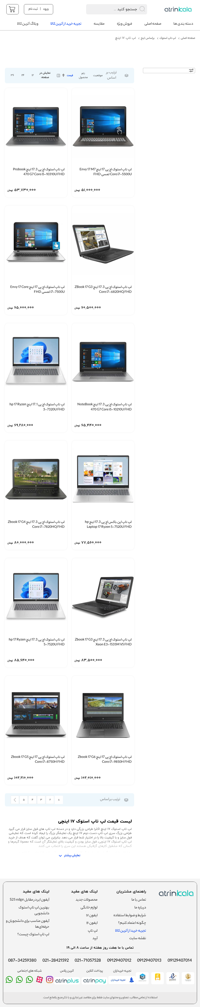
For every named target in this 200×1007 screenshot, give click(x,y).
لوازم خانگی (89, 908)
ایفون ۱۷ (92, 916)
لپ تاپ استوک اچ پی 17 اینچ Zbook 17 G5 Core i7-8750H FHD (38, 760)
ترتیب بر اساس (111, 75)
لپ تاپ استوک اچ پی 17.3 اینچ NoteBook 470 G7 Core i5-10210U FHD (104, 407)
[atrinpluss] (67, 985)
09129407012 (119, 960)
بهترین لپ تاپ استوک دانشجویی (34, 911)
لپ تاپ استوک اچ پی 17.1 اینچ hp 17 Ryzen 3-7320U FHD (37, 407)
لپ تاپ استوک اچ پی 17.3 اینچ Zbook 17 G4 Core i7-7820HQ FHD (36, 525)
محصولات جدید (87, 900)
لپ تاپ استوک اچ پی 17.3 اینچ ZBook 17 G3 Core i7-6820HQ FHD (103, 290)
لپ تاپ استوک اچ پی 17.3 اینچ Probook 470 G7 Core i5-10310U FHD (39, 172)
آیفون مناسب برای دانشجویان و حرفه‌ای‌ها (27, 924)
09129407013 (149, 960)
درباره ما (140, 908)
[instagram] (49, 981)
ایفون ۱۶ (92, 923)
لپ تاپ (93, 931)
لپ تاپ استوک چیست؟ (33, 935)
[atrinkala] (29, 981)
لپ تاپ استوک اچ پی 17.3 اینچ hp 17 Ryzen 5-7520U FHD (37, 643)
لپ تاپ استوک (168, 38)
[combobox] (110, 9)
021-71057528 (88, 960)
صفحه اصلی (188, 38)
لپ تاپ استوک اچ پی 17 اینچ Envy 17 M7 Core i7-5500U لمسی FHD (106, 172)
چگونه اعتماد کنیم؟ (132, 923)
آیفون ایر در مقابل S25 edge (29, 900)
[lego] (178, 9)
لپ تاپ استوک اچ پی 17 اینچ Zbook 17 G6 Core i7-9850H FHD (105, 760)
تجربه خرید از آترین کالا (130, 931)
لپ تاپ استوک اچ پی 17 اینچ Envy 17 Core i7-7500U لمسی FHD (37, 290)
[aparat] (39, 982)
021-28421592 (55, 960)
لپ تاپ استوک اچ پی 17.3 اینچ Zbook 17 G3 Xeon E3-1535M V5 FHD (103, 643)
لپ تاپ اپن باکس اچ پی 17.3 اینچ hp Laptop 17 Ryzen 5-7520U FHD (108, 525)
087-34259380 (22, 960)
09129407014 (180, 960)
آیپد (95, 939)
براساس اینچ (148, 38)
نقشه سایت (137, 939)
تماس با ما (138, 900)
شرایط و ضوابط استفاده (129, 916)
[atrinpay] (94, 985)
